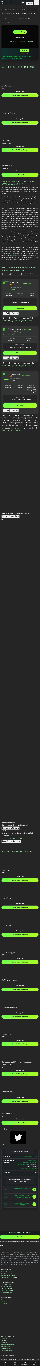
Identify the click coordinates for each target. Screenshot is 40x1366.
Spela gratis (20, 91)
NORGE (3, 1299)
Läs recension (26, 283)
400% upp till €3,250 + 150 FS (20, 347)
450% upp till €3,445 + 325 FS (20, 1233)
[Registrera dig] (36, 2)
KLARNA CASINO (7, 1292)
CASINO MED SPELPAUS (9, 1277)
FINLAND (4, 1303)
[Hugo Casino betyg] (14, 289)
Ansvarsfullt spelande (8, 1345)
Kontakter (4, 1343)
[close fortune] (2, 519)
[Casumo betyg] (14, 381)
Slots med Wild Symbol (29, 1168)
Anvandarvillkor (6, 1347)
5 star (16, 19)
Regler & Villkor (26, 320)
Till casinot (20, 308)
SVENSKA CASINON (8, 1275)
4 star (14, 19)
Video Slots (33, 1156)
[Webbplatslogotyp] (11, 2)
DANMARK (5, 1301)
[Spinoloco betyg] (14, 334)
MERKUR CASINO (7, 1273)
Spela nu (24, 50)
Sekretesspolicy (6, 1349)
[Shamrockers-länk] (18, 1144)
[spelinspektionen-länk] (3, 1327)
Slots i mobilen (23, 1156)
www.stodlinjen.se (9, 418)
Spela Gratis (20, 37)
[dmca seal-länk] (3, 1319)
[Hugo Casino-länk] (5, 51)
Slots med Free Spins (22, 1164)
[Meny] (23, 2)
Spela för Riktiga (20, 32)
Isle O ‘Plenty (14, 255)
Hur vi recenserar (6, 1351)
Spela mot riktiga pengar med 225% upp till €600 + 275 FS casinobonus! (18, 57)
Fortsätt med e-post (11, 841)
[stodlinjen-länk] (3, 1323)
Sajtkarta (4, 1339)
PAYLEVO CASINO (7, 1290)
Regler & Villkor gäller (11, 430)
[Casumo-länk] (6, 379)
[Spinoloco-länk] (6, 334)
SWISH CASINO (6, 1286)
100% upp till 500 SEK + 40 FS (20, 400)
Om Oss (3, 1341)
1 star (8, 19)
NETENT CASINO (7, 1271)
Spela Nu (20, 1237)
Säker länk (25, 54)
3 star (12, 19)
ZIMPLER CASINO (7, 1284)
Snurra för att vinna (10, 516)
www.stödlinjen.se (9, 320)
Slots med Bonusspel (29, 1162)
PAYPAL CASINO (6, 1288)
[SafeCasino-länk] (10, 1196)
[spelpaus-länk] (3, 1332)
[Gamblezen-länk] (10, 1204)
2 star (10, 19)
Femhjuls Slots (32, 1160)
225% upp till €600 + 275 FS (20, 302)
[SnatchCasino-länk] (7, 1230)
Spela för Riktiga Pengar (20, 95)
